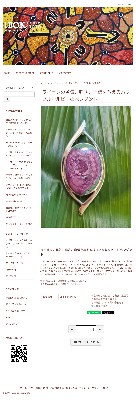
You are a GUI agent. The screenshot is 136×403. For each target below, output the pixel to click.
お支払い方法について (16, 297)
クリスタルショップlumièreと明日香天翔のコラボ (19, 186)
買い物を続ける (99, 306)
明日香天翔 (11, 217)
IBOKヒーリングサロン (17, 233)
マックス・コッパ (14, 263)
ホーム (44, 83)
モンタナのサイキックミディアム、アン (19, 144)
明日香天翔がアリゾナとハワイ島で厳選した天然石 (19, 121)
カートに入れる (88, 341)
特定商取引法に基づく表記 (64, 387)
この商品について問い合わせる (107, 302)
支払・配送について (38, 387)
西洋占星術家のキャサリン (19, 194)
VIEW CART (65, 73)
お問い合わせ (109, 387)
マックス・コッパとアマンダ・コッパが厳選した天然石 (76, 83)
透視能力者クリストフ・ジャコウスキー (19, 209)
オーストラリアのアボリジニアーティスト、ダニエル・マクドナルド (19, 165)
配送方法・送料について (17, 304)
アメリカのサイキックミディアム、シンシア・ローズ (19, 154)
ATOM (14, 324)
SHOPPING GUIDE (25, 73)
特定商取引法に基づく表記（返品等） (111, 295)
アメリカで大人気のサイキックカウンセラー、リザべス (19, 243)
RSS (8, 324)
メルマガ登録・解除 (15, 310)
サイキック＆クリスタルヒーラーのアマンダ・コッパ (19, 255)
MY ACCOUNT (125, 4)
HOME (6, 73)
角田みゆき (11, 269)
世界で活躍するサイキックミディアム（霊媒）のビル (19, 176)
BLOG (8, 317)
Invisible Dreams (14, 201)
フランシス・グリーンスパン (19, 225)
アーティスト (12, 276)
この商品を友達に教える (104, 299)
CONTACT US (46, 73)
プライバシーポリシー (90, 387)
